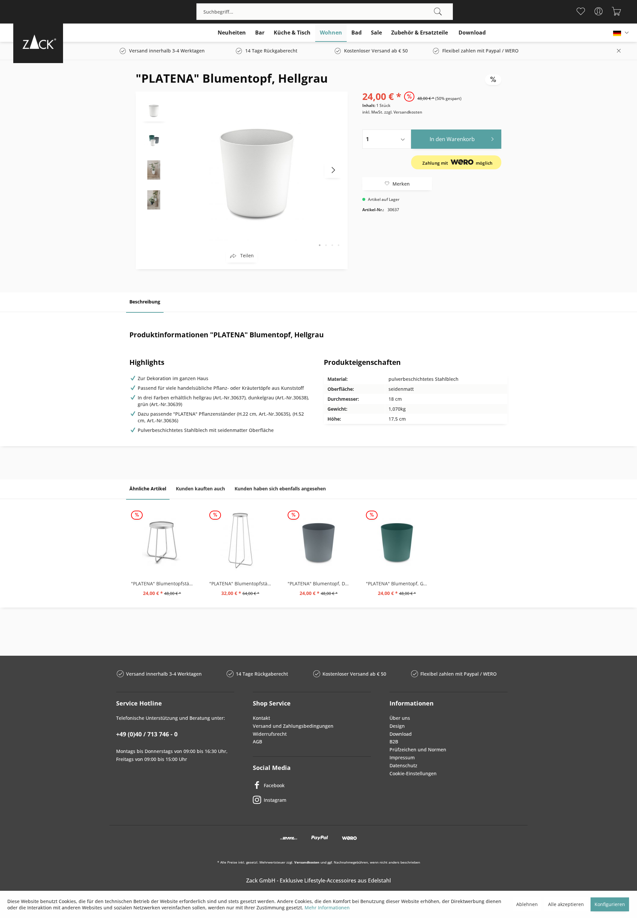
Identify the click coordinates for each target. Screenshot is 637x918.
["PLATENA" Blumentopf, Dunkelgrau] (318, 540)
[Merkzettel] (580, 11)
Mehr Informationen (327, 907)
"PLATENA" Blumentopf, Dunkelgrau (320, 583)
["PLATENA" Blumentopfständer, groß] (240, 540)
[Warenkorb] (616, 11)
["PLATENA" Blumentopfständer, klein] (162, 540)
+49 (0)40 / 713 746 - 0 (146, 734)
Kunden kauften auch (200, 488)
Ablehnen (527, 904)
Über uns (399, 718)
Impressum (402, 757)
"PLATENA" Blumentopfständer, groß (241, 583)
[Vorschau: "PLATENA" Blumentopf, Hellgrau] (154, 110)
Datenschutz (403, 765)
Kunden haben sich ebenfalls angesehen (280, 488)
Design (397, 726)
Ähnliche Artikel (147, 488)
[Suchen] (438, 11)
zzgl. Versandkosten (403, 112)
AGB (257, 741)
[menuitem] (324, 11)
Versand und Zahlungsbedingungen (293, 726)
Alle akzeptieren (566, 904)
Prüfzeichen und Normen (417, 749)
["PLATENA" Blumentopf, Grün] (397, 540)
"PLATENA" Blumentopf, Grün (398, 583)
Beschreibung (144, 301)
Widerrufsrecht (270, 734)
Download (400, 734)
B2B (393, 741)
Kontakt (261, 718)
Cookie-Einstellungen (413, 773)
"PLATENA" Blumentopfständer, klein (163, 583)
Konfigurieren (610, 904)
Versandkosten (306, 862)
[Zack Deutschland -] (38, 41)
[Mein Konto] (598, 11)
